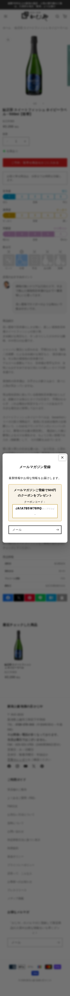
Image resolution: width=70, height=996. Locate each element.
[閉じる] (62, 457)
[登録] (57, 529)
